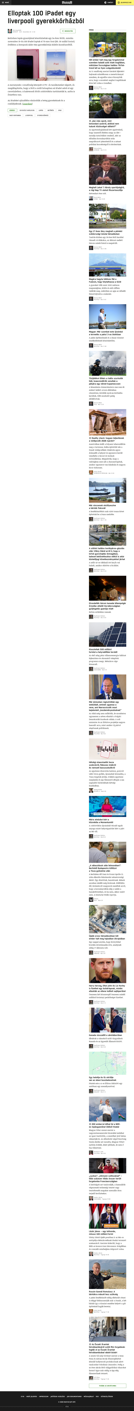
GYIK (22, 1396)
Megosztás (69, 31)
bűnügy (15, 32)
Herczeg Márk (17, 30)
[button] (12, 110)
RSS (97, 1396)
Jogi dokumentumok (74, 1396)
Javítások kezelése (58, 1396)
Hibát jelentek (31, 1396)
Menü (7, 2)
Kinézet (110, 2)
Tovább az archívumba (107, 1386)
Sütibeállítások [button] (107, 1396)
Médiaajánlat (89, 1396)
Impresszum (43, 1396)
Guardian (27, 103)
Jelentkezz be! (126, 2)
